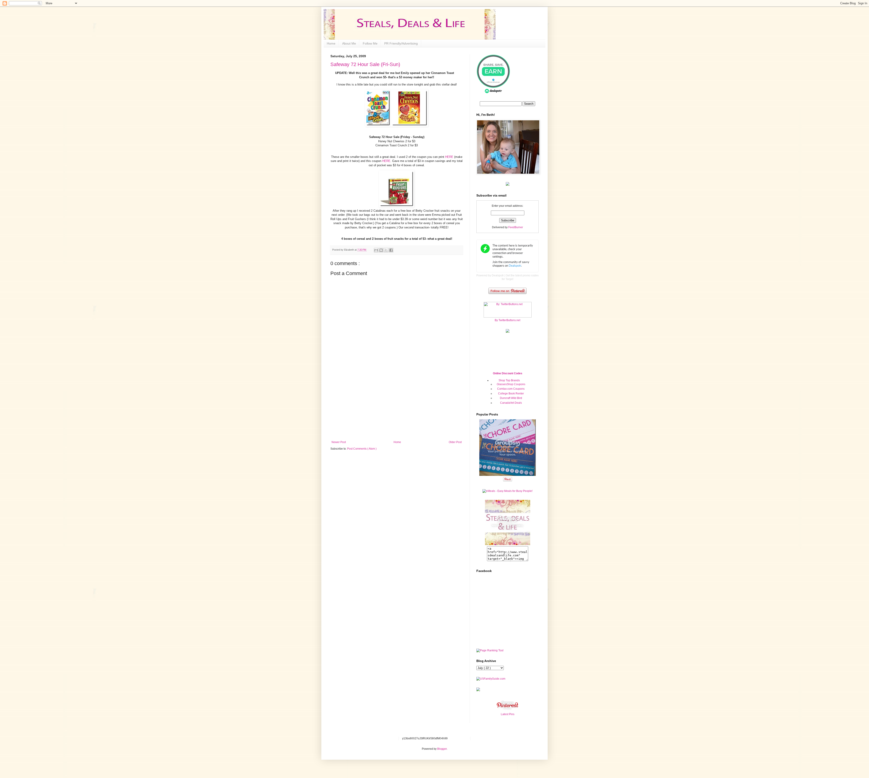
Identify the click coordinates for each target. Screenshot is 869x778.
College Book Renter (511, 393)
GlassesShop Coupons (511, 384)
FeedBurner (515, 227)
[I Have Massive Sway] (478, 690)
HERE (449, 157)
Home (331, 43)
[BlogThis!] (381, 250)
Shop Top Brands (509, 380)
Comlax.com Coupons (511, 388)
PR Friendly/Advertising (401, 43)
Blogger (442, 748)
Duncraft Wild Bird (511, 398)
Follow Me (370, 43)
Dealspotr (498, 275)
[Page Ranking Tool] (490, 650)
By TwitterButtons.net (507, 320)
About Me (349, 43)
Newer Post (339, 442)
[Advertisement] (397, 406)
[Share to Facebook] (391, 250)
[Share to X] (386, 250)
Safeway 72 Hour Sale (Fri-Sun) (365, 64)
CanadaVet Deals (511, 402)
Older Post (455, 442)
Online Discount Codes (507, 373)
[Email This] (376, 250)
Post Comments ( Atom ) (362, 448)
